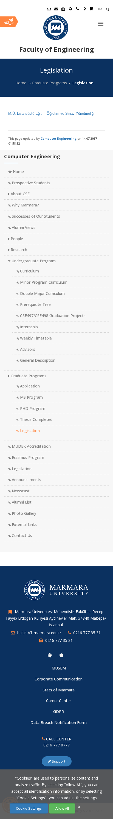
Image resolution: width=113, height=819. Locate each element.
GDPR (58, 711)
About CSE (20, 193)
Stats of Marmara (59, 689)
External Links (24, 524)
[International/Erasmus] (70, 9)
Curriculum (29, 271)
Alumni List (21, 502)
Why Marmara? (25, 205)
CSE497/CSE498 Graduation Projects (52, 315)
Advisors (27, 349)
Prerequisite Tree (35, 304)
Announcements (26, 479)
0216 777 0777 (56, 745)
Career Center (58, 700)
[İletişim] (77, 9)
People (16, 238)
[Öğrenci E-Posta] (49, 9)
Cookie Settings (29, 808)
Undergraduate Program (33, 260)
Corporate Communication (59, 679)
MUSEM (59, 668)
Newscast (20, 490)
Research (18, 249)
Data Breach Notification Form (58, 722)
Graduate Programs (49, 82)
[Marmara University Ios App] (61, 655)
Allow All (62, 808)
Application (29, 386)
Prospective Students (30, 182)
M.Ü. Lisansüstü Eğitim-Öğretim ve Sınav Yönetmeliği (51, 113)
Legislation (29, 430)
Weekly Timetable (35, 338)
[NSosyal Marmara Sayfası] (91, 9)
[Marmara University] (56, 27)
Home (20, 82)
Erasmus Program (27, 457)
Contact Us (21, 535)
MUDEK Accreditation (31, 446)
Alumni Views (23, 227)
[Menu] (100, 21)
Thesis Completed (35, 419)
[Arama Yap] (107, 9)
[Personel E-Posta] (56, 9)
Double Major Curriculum (42, 293)
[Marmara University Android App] (49, 655)
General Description (37, 360)
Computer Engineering (59, 138)
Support (58, 761)
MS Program (31, 397)
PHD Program (32, 408)
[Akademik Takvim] (63, 9)
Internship (28, 326)
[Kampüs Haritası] (84, 9)
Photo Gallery (23, 513)
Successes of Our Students (35, 216)
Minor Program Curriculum (43, 282)
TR (99, 8)
